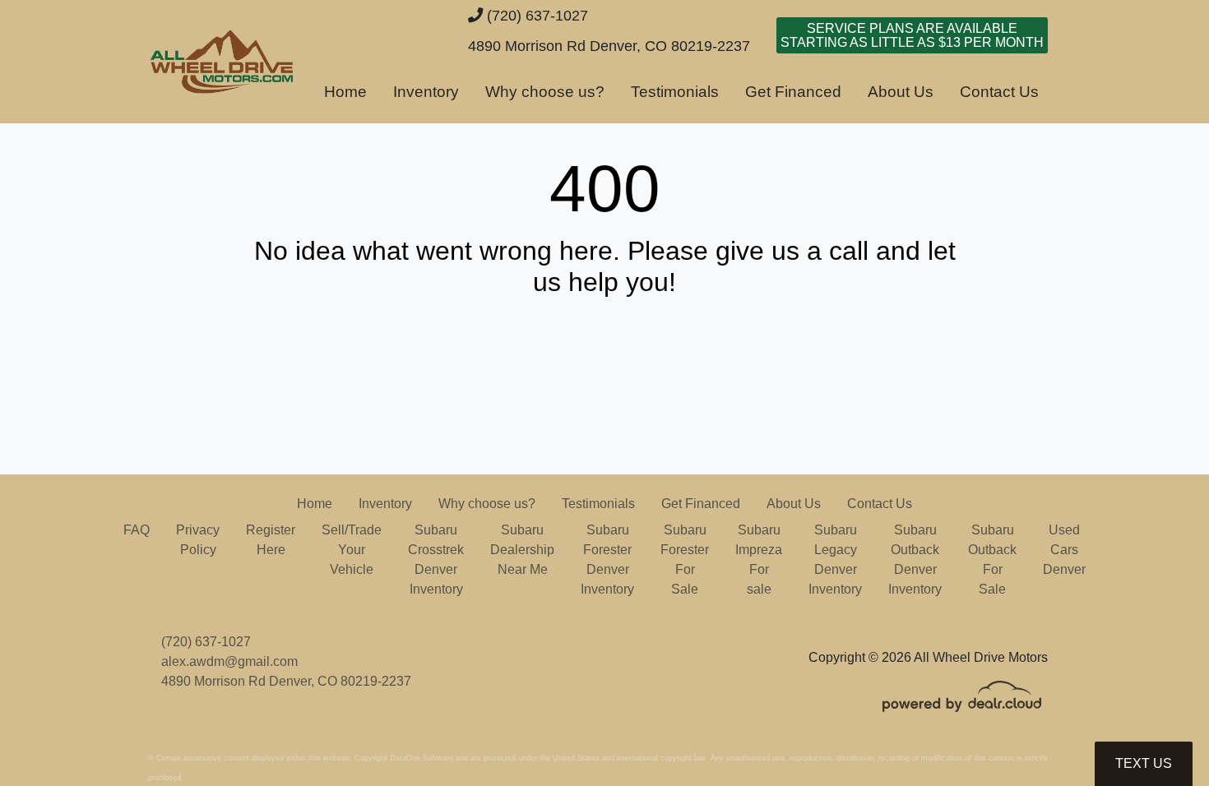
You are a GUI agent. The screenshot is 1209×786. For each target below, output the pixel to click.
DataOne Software (421, 758)
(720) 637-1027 (535, 15)
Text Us (1143, 763)
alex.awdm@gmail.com (229, 661)
